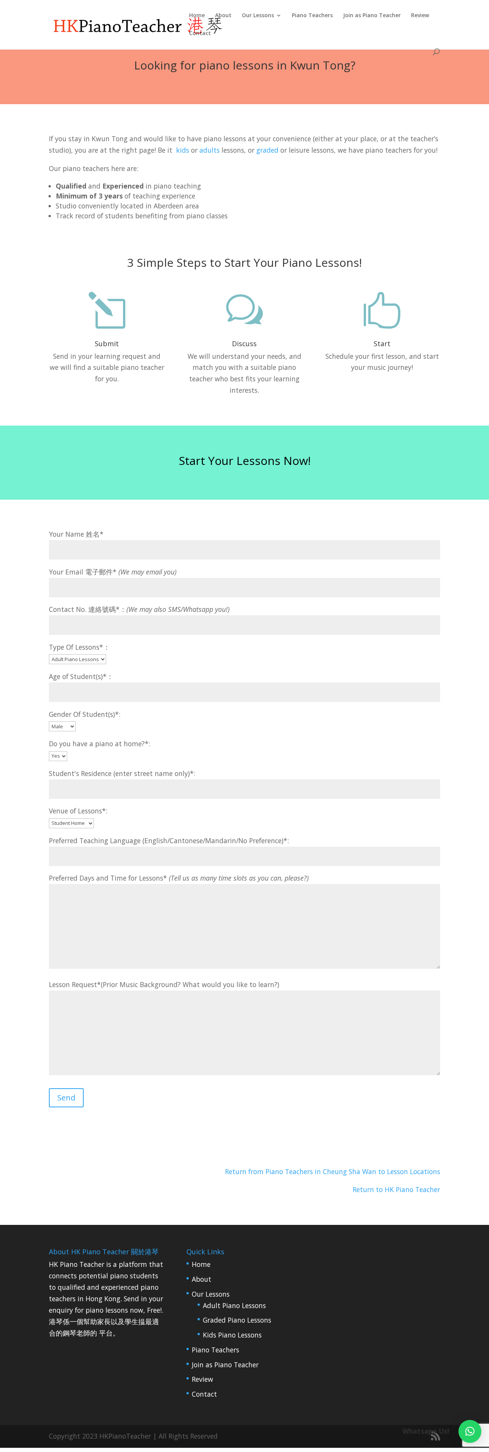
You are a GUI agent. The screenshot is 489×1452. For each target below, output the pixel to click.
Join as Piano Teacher (372, 16)
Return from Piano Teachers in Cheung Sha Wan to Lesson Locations (332, 1171)
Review (420, 16)
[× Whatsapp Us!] (469, 1431)
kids (182, 150)
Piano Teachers (312, 16)
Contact (200, 34)
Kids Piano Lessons (232, 1334)
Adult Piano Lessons (234, 1305)
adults (209, 150)
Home (197, 16)
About (223, 16)
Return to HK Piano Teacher (396, 1189)
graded (267, 150)
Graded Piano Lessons (237, 1320)
